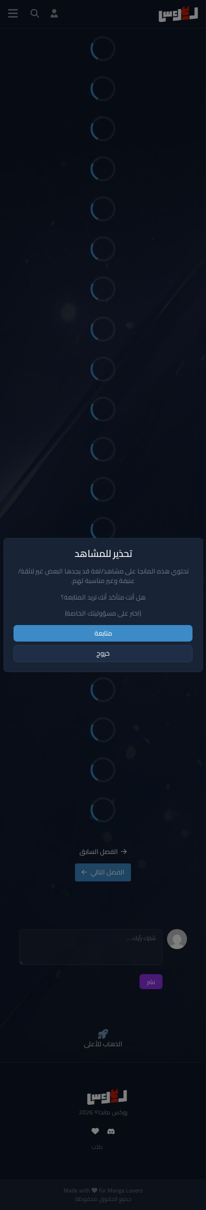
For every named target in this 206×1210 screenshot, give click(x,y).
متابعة (103, 633)
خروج (103, 653)
